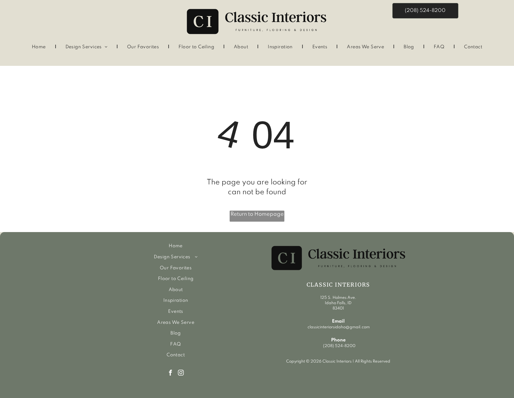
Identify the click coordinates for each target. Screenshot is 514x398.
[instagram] (181, 373)
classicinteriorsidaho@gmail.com (338, 327)
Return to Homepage (257, 214)
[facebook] (170, 373)
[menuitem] (40, 47)
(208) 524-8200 (339, 346)
